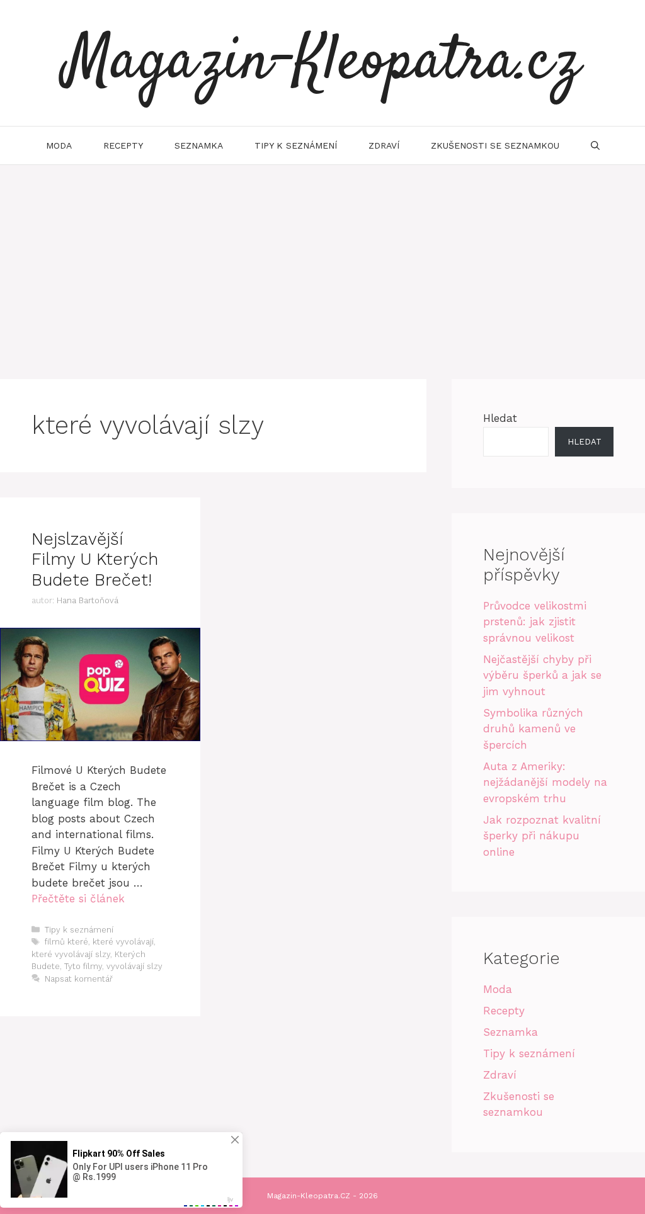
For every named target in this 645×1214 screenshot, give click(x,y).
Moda (59, 145)
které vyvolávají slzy (70, 954)
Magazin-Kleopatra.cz (322, 63)
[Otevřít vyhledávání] (595, 145)
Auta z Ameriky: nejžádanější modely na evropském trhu (545, 782)
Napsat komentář (79, 979)
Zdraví (383, 145)
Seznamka (198, 145)
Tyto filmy (83, 966)
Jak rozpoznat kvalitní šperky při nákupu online (542, 836)
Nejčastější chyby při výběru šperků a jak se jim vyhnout (542, 675)
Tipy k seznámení (295, 145)
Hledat (500, 418)
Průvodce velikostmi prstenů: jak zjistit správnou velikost (534, 621)
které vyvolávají (123, 941)
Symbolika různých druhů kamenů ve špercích (533, 728)
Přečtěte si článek (78, 898)
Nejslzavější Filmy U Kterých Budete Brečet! (94, 559)
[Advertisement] (322, 259)
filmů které (66, 941)
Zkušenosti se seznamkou (495, 145)
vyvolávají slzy (134, 966)
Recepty (123, 145)
